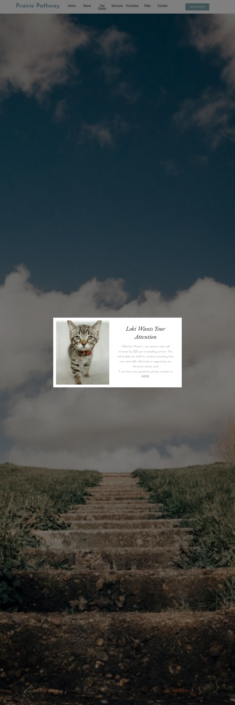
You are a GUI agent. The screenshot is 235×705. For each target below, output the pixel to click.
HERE (145, 376)
